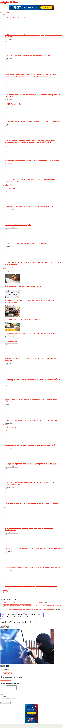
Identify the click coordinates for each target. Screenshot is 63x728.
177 (11, 363)
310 (11, 184)
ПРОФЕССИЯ (10, 189)
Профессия (5, 185)
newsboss (8, 625)
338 (13, 466)
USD (6, 614)
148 (11, 448)
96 (13, 289)
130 (11, 39)
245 (11, 163)
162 (11, 58)
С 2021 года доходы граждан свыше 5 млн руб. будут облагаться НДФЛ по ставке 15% (33, 380)
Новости (4, 14)
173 (13, 336)
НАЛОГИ (8, 271)
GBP (32, 614)
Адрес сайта (2, 696)
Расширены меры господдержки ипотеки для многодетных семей (30, 445)
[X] (6, 627)
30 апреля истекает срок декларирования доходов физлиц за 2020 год (31, 503)
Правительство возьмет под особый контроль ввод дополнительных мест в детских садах (33, 263)
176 (13, 322)
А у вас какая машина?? (5, 680)
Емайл (1, 694)
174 (13, 404)
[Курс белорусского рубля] (4, 616)
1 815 (12, 79)
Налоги (4, 268)
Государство (5, 424)
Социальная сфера (7, 100)
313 (11, 532)
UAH (21, 616)
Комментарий (3, 690)
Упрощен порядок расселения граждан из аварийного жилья (28, 55)
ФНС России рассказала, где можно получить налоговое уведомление (31, 420)
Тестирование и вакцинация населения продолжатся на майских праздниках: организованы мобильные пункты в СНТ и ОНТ (30, 141)
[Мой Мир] (4, 627)
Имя (1, 692)
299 (13, 423)
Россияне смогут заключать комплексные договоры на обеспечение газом (33, 548)
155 (13, 209)
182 (11, 99)
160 (13, 305)
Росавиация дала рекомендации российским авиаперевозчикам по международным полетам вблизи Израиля (28, 609)
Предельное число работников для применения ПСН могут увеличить (32, 121)
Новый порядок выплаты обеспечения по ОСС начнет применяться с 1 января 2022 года (32, 180)
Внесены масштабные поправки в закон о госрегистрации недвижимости (33, 567)
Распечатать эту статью (7, 673)
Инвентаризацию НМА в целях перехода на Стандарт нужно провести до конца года (33, 96)
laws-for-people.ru (9, 1)
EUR (19, 614)
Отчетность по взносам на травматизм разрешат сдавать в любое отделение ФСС (30, 301)
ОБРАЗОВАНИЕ (11, 341)
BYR (8, 616)
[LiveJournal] (8, 627)
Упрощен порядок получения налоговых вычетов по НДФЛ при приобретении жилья (29, 483)
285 (13, 227)
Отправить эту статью (7, 672)
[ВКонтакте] (1, 627)
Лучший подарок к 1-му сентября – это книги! (22, 319)
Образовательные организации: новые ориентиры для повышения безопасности (30, 359)
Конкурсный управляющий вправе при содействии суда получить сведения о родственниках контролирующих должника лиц (30, 75)
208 (13, 384)
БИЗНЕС (8, 510)
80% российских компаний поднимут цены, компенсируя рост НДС (30, 334)
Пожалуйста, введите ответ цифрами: (8, 698)
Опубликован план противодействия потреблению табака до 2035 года (32, 161)
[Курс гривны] (18, 616)
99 (12, 267)
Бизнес (4, 507)
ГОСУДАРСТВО (10, 428)
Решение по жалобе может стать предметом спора (24, 286)
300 (13, 246)
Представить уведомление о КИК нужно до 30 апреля (25, 243)
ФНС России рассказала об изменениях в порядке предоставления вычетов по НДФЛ (33, 36)
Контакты (5, 590)
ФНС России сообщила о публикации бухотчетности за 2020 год (29, 206)
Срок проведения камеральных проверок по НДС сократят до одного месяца (31, 401)
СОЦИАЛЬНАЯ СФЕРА (13, 104)
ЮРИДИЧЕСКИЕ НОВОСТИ (15, 17)
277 (11, 145)
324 (11, 570)
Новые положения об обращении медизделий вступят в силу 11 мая (31, 586)
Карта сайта (5, 591)
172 (13, 487)
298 (11, 124)
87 (12, 506)
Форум (4, 592)
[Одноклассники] (3, 627)
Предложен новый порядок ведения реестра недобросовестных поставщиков (29, 529)
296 (11, 588)
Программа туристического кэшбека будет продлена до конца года (30, 464)
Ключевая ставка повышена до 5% (18, 225)
